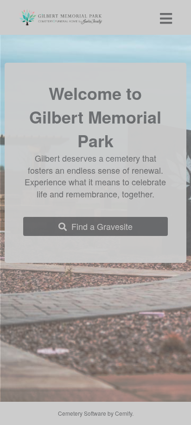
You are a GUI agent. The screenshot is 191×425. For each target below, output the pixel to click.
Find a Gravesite (100, 226)
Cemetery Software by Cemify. (96, 413)
